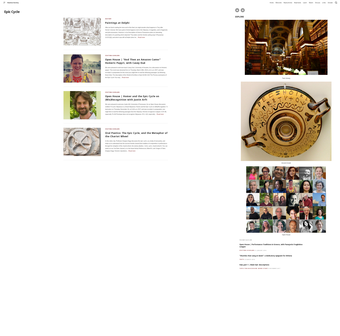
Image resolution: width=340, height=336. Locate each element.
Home (272, 3)
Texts (241, 259)
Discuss (317, 3)
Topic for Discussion (248, 268)
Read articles (288, 3)
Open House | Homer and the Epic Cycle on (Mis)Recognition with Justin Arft (132, 98)
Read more (141, 37)
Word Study (263, 268)
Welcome (279, 3)
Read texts (297, 3)
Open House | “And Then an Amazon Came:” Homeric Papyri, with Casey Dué (133, 61)
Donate (330, 3)
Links (324, 3)
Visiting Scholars (112, 55)
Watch (311, 3)
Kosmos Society (13, 3)
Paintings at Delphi (117, 22)
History (108, 19)
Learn (305, 3)
